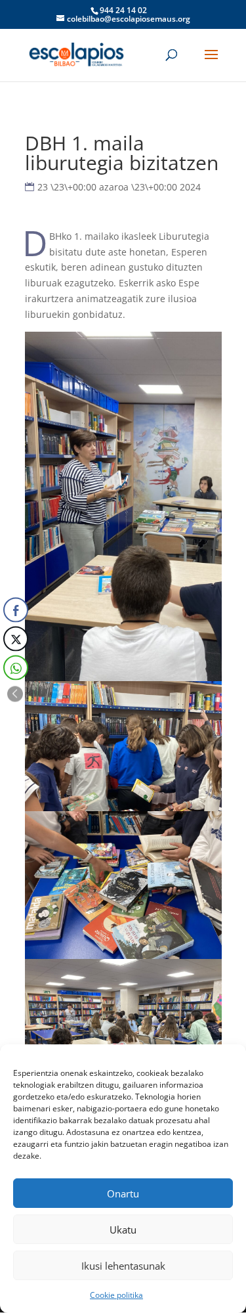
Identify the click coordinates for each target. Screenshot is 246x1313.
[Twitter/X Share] (15, 638)
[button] (15, 693)
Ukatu (123, 1229)
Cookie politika (116, 1295)
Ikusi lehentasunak (123, 1265)
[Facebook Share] (15, 609)
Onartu (123, 1193)
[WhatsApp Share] (15, 667)
